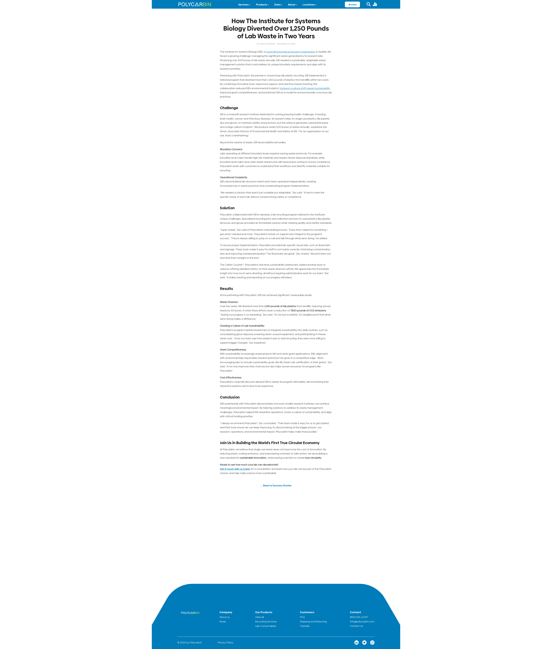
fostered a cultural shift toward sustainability (305, 88)
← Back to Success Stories (276, 485)
